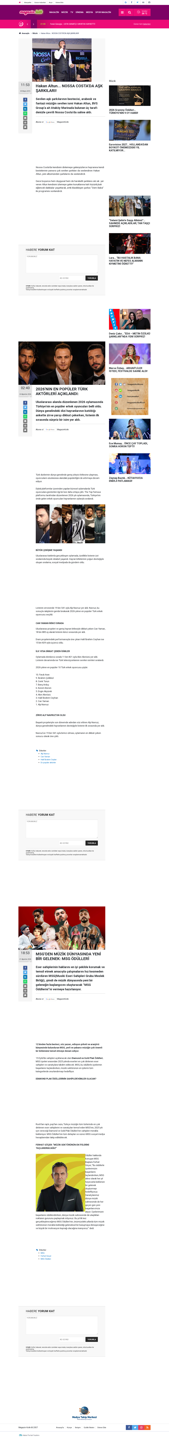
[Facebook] (25, 100)
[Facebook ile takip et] (129, 1427)
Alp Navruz (45, 754)
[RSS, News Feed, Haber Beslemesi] (147, 1427)
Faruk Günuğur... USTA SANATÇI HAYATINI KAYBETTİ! (72, 24)
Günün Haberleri (40, 2)
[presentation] (27, 24)
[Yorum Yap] (25, 127)
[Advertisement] (70, 144)
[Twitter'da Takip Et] (137, 2)
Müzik (64, 12)
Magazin (54, 12)
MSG (43, 1253)
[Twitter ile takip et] (135, 1427)
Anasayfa (60, 1428)
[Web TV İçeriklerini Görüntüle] (143, 2)
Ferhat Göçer (46, 1256)
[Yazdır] (25, 123)
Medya (89, 12)
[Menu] (122, 12)
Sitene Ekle (59, 2)
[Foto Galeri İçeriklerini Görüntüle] (149, 2)
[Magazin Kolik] (31, 12)
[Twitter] (25, 104)
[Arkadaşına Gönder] (25, 118)
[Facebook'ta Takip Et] (131, 2)
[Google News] (50, 122)
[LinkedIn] (25, 109)
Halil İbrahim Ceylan (49, 759)
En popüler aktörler (48, 762)
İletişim (78, 1428)
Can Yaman (45, 757)
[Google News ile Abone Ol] (125, 2)
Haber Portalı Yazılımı (31, 1435)
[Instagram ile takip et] (141, 1427)
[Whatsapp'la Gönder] (25, 113)
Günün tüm (142, 24)
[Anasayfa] (19, 2)
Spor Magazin (103, 12)
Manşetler (27, 2)
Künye (69, 1428)
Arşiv (50, 2)
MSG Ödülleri (46, 1259)
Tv (71, 12)
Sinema (80, 12)
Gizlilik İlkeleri (89, 1428)
